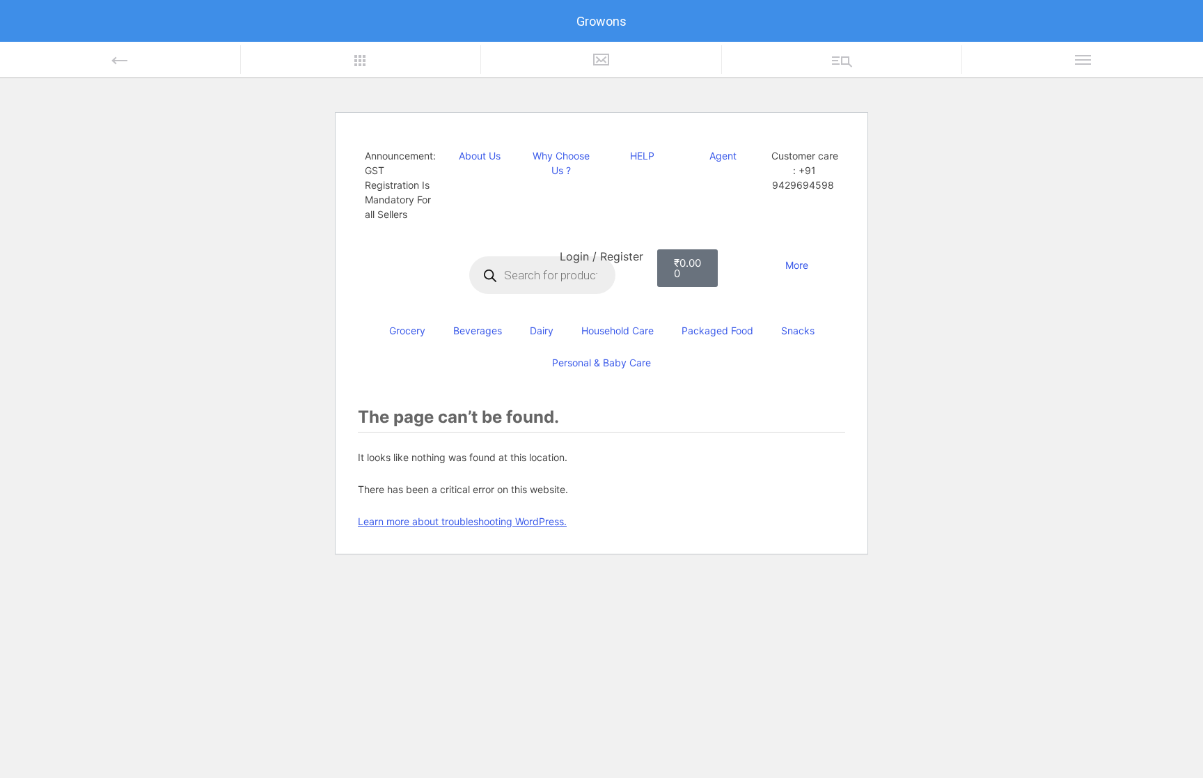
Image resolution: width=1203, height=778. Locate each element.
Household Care (617, 330)
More (796, 265)
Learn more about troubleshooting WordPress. (462, 521)
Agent (723, 156)
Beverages (477, 330)
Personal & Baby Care (601, 362)
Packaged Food (717, 330)
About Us (480, 156)
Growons (601, 21)
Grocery (407, 330)
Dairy (541, 330)
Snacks (798, 330)
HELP (642, 156)
